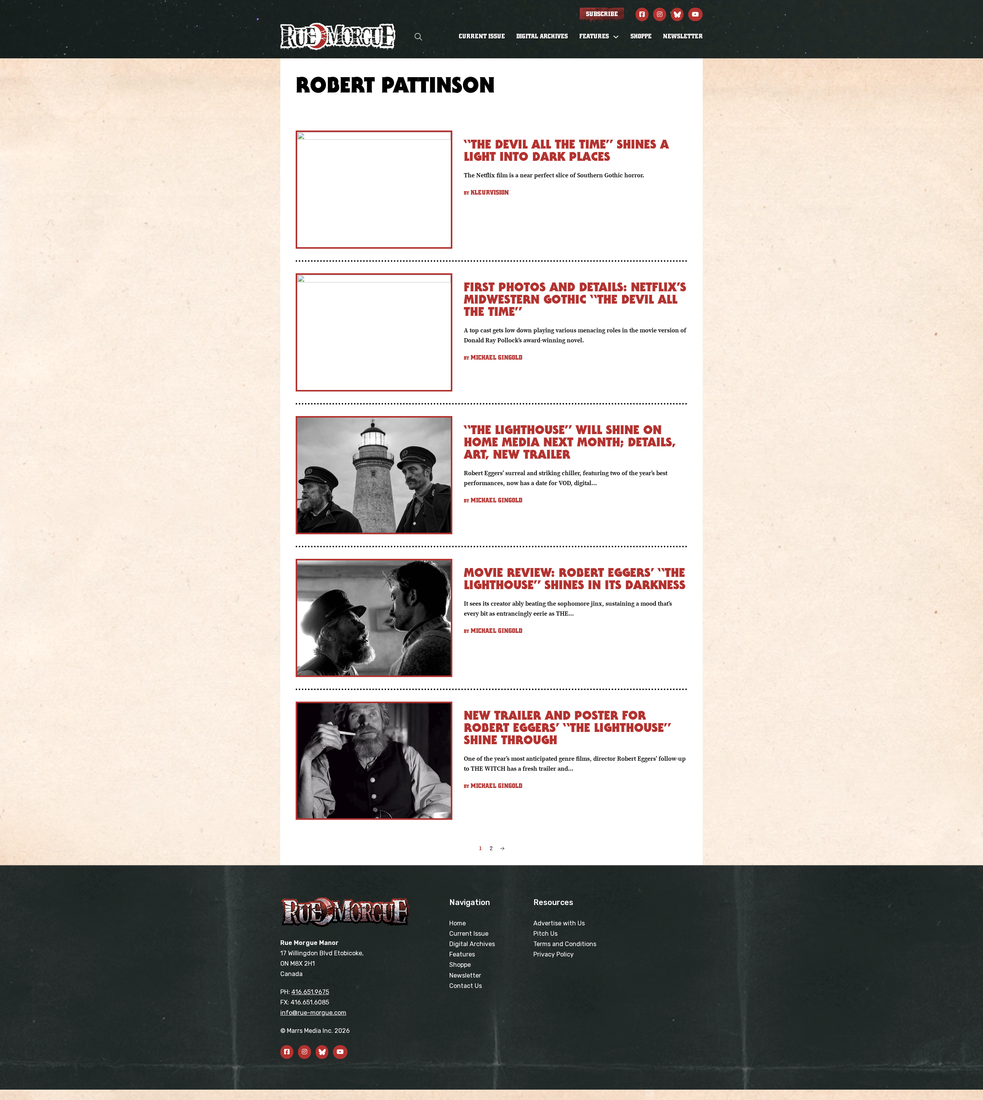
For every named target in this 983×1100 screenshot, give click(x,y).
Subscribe (602, 14)
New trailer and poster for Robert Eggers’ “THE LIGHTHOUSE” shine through (567, 727)
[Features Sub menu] (616, 37)
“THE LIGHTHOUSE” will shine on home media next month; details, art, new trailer (570, 442)
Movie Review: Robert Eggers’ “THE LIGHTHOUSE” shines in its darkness (574, 578)
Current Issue (482, 36)
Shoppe (641, 36)
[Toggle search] (418, 36)
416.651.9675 (310, 992)
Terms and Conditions (564, 944)
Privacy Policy (553, 954)
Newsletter (683, 36)
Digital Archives (542, 36)
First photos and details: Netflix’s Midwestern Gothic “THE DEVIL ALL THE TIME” (575, 299)
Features (462, 954)
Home (457, 923)
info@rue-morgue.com (313, 1012)
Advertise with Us (559, 923)
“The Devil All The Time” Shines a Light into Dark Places (566, 150)
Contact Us (465, 985)
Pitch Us (545, 933)
